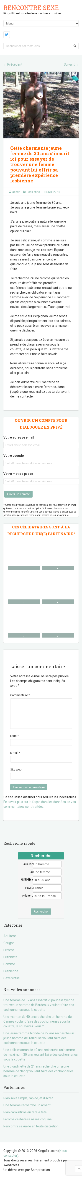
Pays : (29, 887)
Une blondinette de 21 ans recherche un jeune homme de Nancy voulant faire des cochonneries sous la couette (38, 1071)
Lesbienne (33, 192)
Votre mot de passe (18, 474)
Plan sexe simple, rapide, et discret (28, 1098)
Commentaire (20, 695)
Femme (9, 950)
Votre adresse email (18, 437)
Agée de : (27, 879)
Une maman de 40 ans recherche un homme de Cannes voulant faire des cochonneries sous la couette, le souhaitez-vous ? (37, 1021)
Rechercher (41, 911)
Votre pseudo (13, 455)
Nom (14, 735)
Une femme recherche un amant (27, 1105)
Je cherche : (27, 872)
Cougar (8, 943)
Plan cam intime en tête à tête (25, 1112)
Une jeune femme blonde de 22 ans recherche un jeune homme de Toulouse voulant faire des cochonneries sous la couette (38, 1038)
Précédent (12, 64)
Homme (9, 964)
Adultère (9, 936)
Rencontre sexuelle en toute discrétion (31, 1126)
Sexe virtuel (11, 978)
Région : (27, 895)
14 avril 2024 (52, 192)
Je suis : (28, 864)
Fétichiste (10, 957)
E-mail (15, 752)
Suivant (71, 64)
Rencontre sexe (31, 8)
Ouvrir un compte (18, 494)
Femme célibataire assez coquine (27, 1119)
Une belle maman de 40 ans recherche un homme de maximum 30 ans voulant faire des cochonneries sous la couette (40, 1054)
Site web (16, 769)
